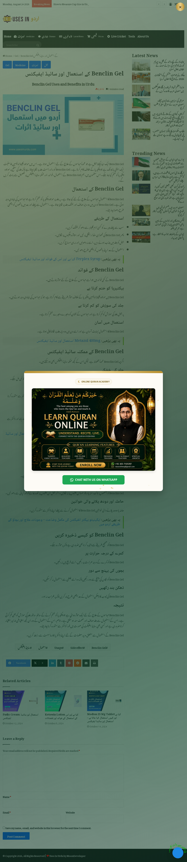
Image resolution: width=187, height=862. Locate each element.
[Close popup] (180, 7)
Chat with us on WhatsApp (96, 480)
